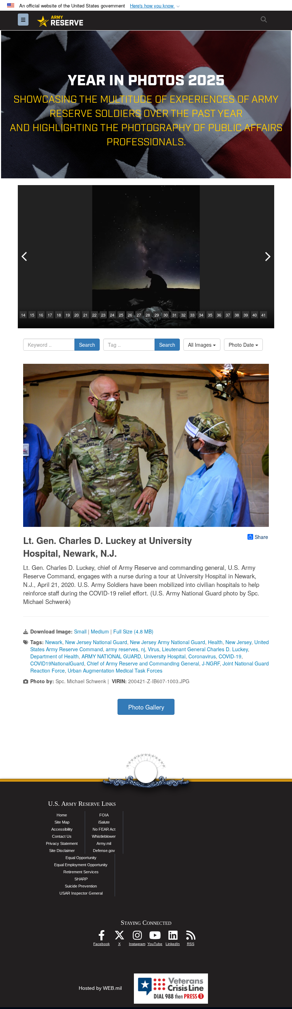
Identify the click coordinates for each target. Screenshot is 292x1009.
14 (23, 315)
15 (32, 315)
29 (157, 315)
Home (62, 815)
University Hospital (165, 656)
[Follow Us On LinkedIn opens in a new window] (173, 937)
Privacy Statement (62, 843)
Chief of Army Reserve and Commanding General (143, 663)
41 (263, 315)
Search (87, 344)
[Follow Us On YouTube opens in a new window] (155, 937)
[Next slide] (267, 256)
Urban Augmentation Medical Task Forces (115, 670)
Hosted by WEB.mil (100, 988)
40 (254, 315)
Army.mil (104, 843)
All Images (200, 344)
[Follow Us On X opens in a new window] (119, 937)
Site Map (61, 822)
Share (261, 537)
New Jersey (238, 642)
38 (237, 315)
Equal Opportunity (81, 858)
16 (41, 315)
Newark (53, 642)
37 (228, 315)
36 (219, 315)
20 (76, 315)
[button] (155, 6)
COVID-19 (230, 656)
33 (192, 315)
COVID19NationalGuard (57, 663)
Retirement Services (81, 872)
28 (148, 315)
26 (130, 315)
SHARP (81, 879)
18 (59, 315)
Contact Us (62, 836)
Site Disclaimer (62, 850)
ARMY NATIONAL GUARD (111, 656)
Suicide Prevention (81, 886)
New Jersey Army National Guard (167, 642)
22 (94, 315)
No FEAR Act (104, 829)
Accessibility (62, 829)
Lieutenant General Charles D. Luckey (205, 649)
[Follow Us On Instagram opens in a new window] (137, 937)
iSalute (104, 822)
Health (215, 642)
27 (139, 315)
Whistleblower (104, 836)
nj (143, 649)
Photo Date (242, 344)
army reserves (122, 649)
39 (246, 315)
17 (50, 315)
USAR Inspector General (81, 893)
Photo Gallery (146, 707)
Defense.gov (104, 850)
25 (121, 315)
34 (201, 315)
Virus (153, 649)
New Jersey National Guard (96, 642)
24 (112, 315)
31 (174, 315)
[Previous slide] (25, 256)
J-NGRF (211, 663)
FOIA (104, 815)
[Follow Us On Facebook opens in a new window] (101, 937)
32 (183, 315)
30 (165, 315)
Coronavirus (202, 656)
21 (85, 315)
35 (210, 315)
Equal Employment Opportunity (81, 865)
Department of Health (54, 656)
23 (103, 315)
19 (68, 315)
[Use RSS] (190, 937)
